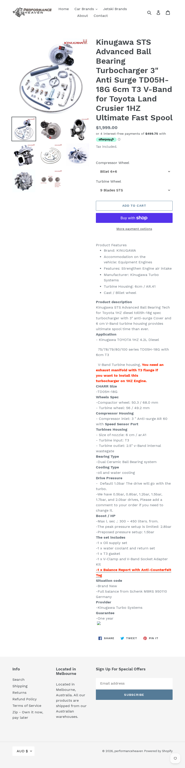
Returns (19, 692)
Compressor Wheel (112, 163)
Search (18, 679)
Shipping (20, 686)
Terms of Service (26, 705)
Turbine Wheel (108, 181)
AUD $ (22, 751)
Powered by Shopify (158, 751)
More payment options (134, 229)
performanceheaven (128, 751)
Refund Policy (24, 699)
